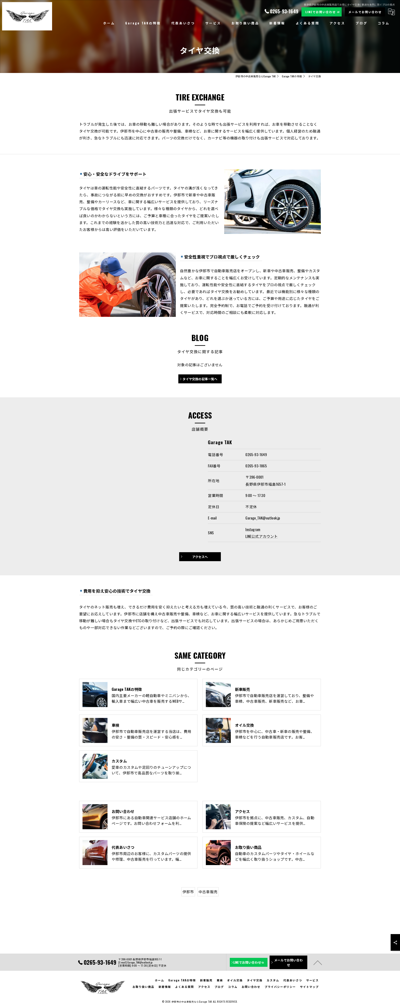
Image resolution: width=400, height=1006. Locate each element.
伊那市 (188, 891)
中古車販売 (208, 891)
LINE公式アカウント (261, 536)
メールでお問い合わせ (365, 12)
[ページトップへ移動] (318, 962)
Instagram (252, 529)
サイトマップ (309, 987)
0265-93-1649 (256, 454)
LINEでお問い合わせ (320, 12)
